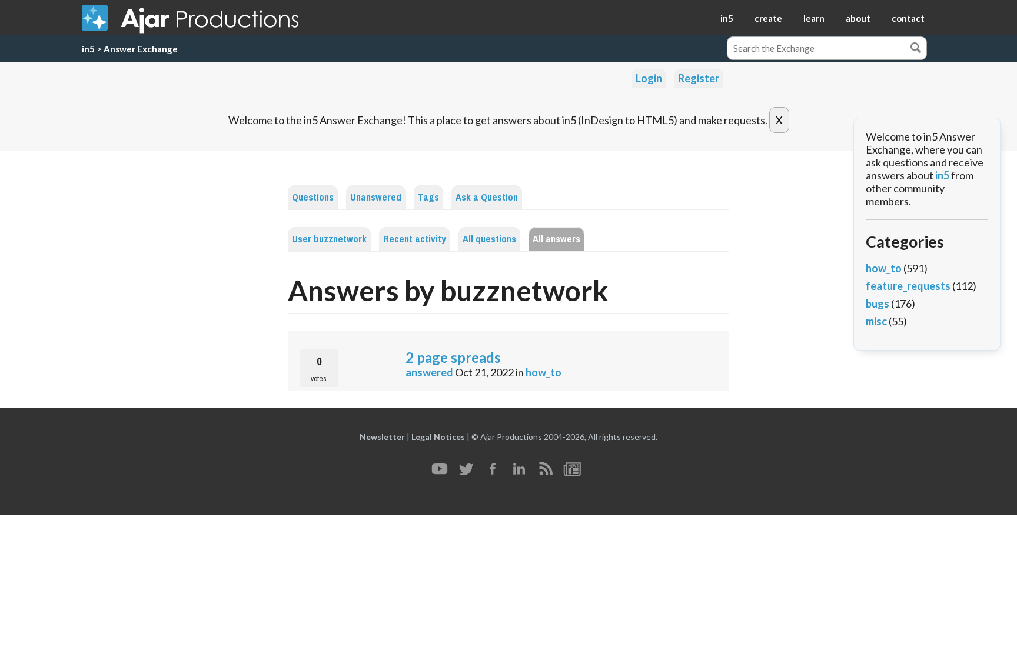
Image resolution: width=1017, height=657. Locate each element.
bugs (877, 303)
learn (814, 18)
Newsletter (382, 437)
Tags (428, 197)
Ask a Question (487, 197)
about (858, 18)
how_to (543, 372)
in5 (726, 18)
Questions (313, 197)
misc (876, 321)
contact (908, 18)
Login (649, 78)
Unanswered (375, 197)
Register (698, 78)
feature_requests (908, 285)
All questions (489, 239)
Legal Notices (438, 437)
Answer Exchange (141, 49)
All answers (556, 239)
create (768, 18)
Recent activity (414, 239)
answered (429, 372)
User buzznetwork (329, 239)
